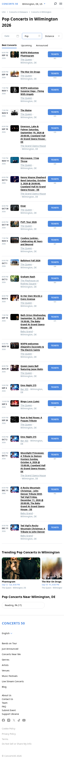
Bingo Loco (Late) (30, 401)
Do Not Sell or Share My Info (16, 743)
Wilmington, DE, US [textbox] (32, 3)
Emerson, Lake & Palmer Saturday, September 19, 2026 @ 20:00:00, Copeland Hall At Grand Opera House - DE (33, 134)
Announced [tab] (42, 45)
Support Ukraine (10, 713)
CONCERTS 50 (10, 3)
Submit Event (9, 710)
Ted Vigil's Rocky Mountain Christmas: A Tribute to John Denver (33, 528)
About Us (6, 695)
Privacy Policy (9, 733)
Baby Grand (27, 331)
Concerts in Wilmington (41, 12)
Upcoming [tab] (26, 45)
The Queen (26, 59)
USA (4, 12)
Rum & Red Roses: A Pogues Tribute (31, 419)
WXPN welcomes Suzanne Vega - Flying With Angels (32, 91)
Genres (5, 659)
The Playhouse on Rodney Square (30, 282)
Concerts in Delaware (18, 12)
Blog (4, 686)
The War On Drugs (30, 71)
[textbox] (32, 36)
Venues (5, 670)
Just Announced (10, 648)
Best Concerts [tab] (9, 45)
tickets (55, 54)
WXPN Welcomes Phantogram (30, 54)
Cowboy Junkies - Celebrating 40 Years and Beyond (31, 241)
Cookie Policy (8, 728)
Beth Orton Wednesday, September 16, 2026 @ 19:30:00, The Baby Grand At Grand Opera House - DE (33, 321)
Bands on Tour (9, 643)
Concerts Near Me (11, 654)
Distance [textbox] (49, 36)
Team (4, 702)
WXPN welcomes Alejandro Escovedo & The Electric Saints (32, 346)
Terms (5, 739)
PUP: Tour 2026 (29, 222)
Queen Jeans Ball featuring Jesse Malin (32, 368)
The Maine (26, 110)
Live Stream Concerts (13, 681)
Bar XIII (24, 389)
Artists (5, 665)
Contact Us (7, 699)
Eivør (23, 205)
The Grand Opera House (33, 145)
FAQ (4, 706)
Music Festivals (10, 675)
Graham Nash (28, 276)
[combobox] (34, 4)
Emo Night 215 (28, 385)
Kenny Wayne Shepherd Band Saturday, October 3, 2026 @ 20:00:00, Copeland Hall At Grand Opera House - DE (33, 183)
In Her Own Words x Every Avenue (31, 297)
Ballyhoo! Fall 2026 (30, 260)
